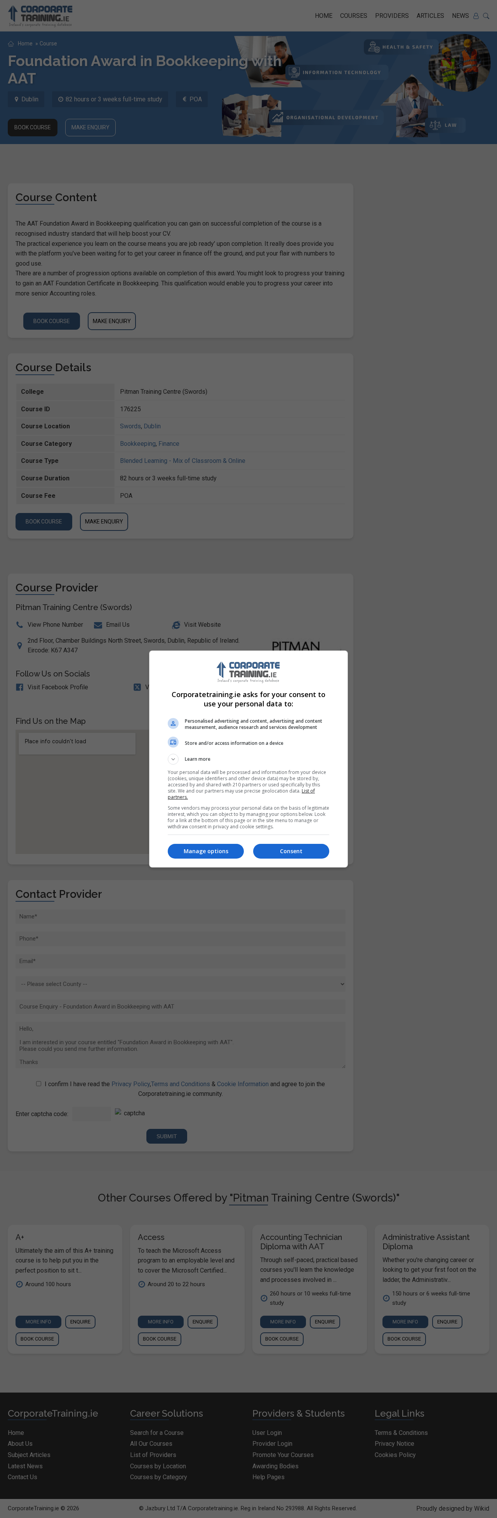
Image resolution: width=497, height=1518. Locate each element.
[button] (248, 759)
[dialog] (248, 759)
